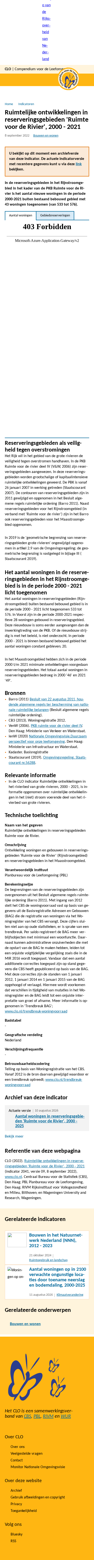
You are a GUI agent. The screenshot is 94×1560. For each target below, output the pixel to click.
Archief (16, 1491)
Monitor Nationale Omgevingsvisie (38, 1467)
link (79, 164)
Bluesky (16, 1534)
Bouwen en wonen (45, 136)
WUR (66, 1416)
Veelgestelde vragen (26, 1454)
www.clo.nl (13, 1177)
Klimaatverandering (70, 1295)
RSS (13, 1541)
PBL (37, 1416)
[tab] (20, 215)
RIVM (48, 1416)
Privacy (16, 1504)
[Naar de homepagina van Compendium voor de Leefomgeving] (47, 32)
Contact (17, 1460)
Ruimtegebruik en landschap (48, 1260)
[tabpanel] (47, 329)
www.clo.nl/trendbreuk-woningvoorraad (36, 1011)
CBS (27, 1416)
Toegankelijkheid (24, 1511)
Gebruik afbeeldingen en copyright (38, 1497)
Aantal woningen (20, 215)
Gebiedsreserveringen (55, 215)
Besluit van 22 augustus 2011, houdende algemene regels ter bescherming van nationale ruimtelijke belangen (49, 705)
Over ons (18, 1447)
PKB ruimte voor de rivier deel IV (56, 726)
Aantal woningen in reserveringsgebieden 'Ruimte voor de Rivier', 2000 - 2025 (50, 1121)
